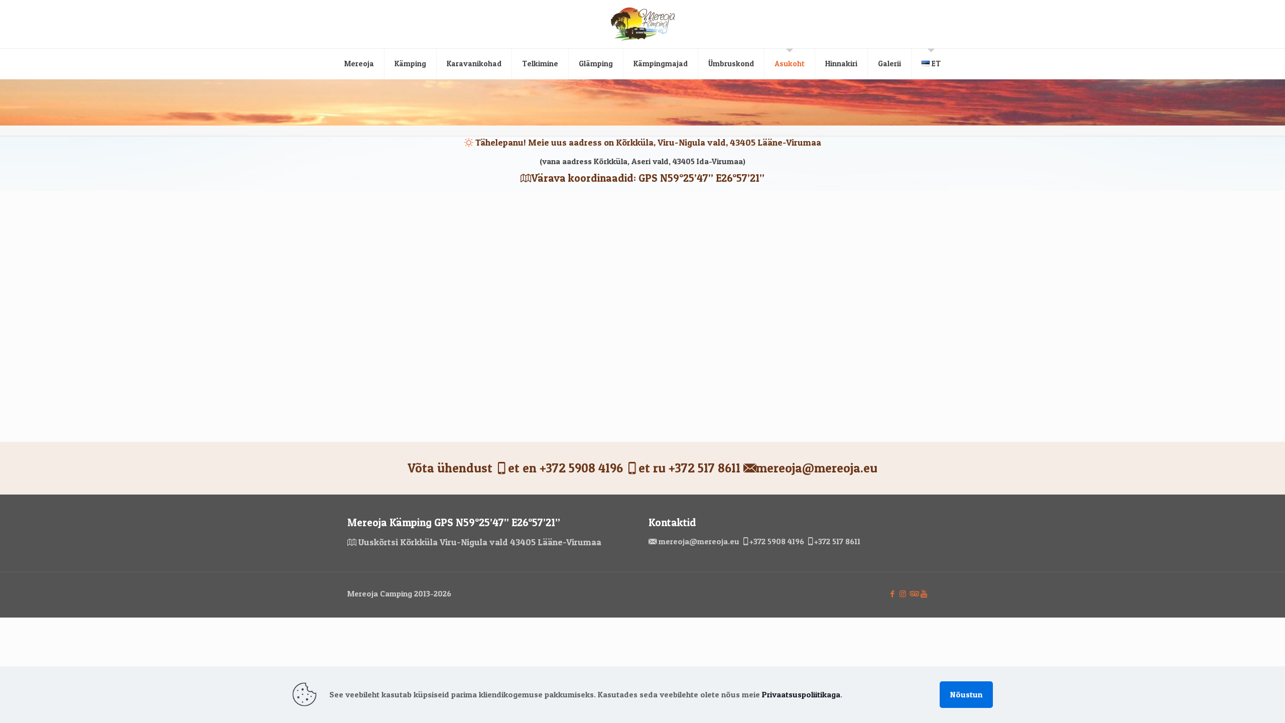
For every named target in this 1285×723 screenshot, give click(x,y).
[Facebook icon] (892, 593)
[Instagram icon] (903, 593)
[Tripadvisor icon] (913, 593)
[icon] (924, 593)
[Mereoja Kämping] (643, 24)
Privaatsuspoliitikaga (801, 694)
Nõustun (966, 694)
